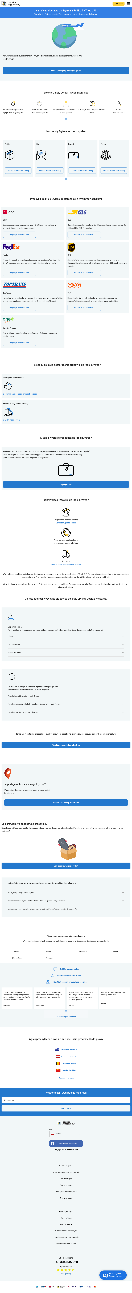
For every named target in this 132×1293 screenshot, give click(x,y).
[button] (56, 1134)
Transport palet (66, 1185)
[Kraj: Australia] (57, 1049)
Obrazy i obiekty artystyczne (66, 1192)
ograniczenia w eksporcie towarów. (66, 564)
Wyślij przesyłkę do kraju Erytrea (66, 70)
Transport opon (66, 1198)
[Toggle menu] (129, 3)
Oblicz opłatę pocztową (18, 170)
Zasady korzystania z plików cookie (66, 1237)
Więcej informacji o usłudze (66, 803)
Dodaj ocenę (66, 1274)
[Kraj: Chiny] (58, 1070)
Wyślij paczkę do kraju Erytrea (66, 745)
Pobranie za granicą (66, 1166)
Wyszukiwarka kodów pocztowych (66, 1172)
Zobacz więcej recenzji (66, 1017)
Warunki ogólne (66, 1224)
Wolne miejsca (66, 1218)
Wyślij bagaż (66, 484)
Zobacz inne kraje (66, 1078)
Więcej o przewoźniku (19, 234)
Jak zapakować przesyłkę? (66, 866)
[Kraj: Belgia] (58, 1063)
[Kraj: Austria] (58, 1056)
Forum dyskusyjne (66, 1211)
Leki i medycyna (66, 1179)
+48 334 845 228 (66, 1262)
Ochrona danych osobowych (66, 1231)
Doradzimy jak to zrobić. (66, 523)
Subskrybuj (66, 1108)
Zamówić (118, 4)
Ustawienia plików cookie (66, 1244)
